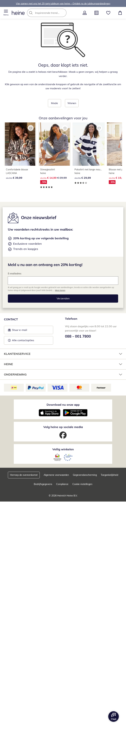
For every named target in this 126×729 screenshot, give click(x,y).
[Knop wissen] (63, 12)
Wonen (71, 103)
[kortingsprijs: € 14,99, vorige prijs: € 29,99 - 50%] (54, 144)
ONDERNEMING (15, 374)
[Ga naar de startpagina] (18, 13)
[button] (6, 13)
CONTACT (11, 319)
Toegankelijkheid (109, 474)
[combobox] (51, 13)
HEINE (8, 364)
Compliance (62, 484)
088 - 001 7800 (78, 336)
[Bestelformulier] (96, 13)
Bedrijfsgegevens (43, 484)
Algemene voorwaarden (56, 474)
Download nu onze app (63, 405)
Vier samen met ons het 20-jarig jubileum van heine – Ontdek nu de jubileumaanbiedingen (63, 3)
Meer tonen (60, 290)
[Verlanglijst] (108, 13)
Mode (54, 103)
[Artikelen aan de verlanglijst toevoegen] (31, 128)
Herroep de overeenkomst (24, 474)
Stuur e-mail (19, 330)
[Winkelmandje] (120, 13)
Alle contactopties (23, 340)
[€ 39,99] (20, 144)
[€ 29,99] (89, 144)
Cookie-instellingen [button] (82, 484)
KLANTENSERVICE (17, 354)
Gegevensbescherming (85, 474)
